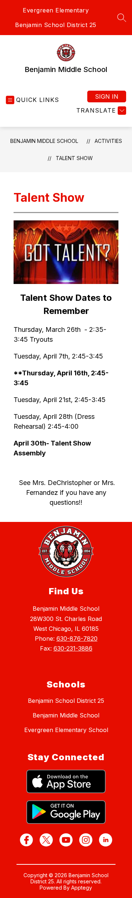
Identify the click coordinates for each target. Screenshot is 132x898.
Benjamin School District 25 (55, 25)
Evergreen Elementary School (66, 730)
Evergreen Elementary (56, 10)
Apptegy (81, 887)
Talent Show (74, 158)
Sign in (106, 96)
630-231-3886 (73, 648)
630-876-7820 (77, 638)
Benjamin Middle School (44, 141)
